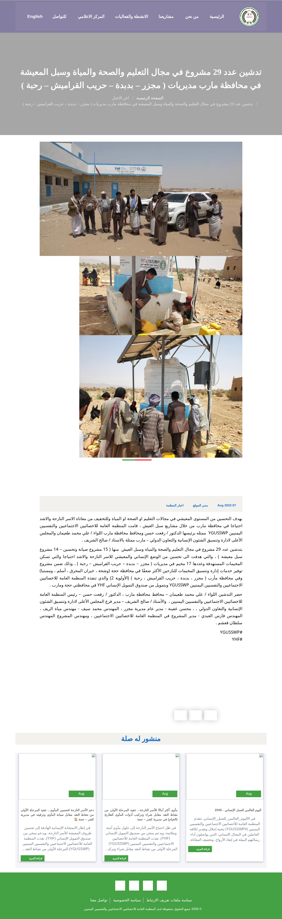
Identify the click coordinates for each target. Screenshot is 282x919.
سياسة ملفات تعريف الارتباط (169, 900)
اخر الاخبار (120, 98)
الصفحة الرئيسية (149, 98)
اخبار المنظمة (175, 505)
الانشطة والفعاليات (131, 16)
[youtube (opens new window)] (134, 886)
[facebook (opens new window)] (162, 886)
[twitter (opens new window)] (148, 886)
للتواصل (59, 16)
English (35, 16)
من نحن (192, 16)
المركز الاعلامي (91, 16)
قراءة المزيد (203, 849)
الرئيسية (217, 16)
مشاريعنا (166, 16)
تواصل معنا (99, 900)
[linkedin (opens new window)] (120, 886)
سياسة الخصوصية (127, 900)
